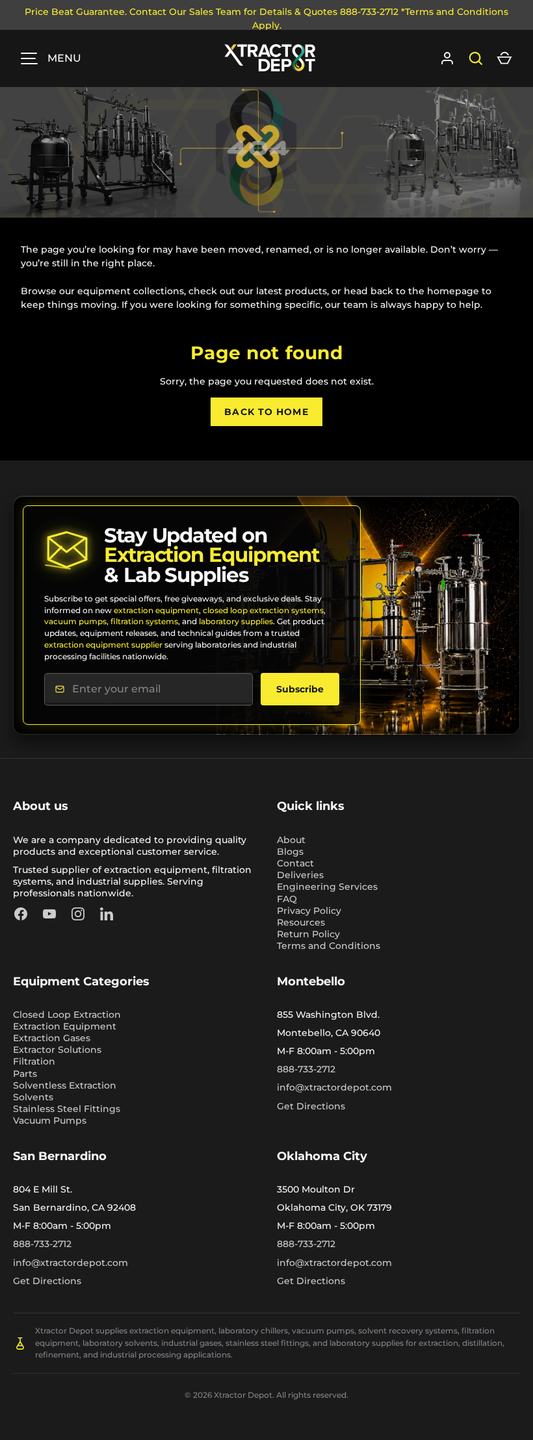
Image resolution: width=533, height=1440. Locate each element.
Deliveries (300, 875)
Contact (295, 863)
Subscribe (300, 689)
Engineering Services (327, 886)
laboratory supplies (236, 621)
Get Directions (311, 1106)
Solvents (33, 1097)
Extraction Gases (51, 1038)
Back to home (266, 412)
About (291, 840)
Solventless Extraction (64, 1085)
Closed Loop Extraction (67, 1014)
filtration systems (144, 621)
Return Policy (308, 934)
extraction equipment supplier (103, 645)
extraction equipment (156, 610)
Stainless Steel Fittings (66, 1109)
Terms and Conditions (328, 946)
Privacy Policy (309, 910)
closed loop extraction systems (263, 610)
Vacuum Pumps (49, 1120)
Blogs (290, 851)
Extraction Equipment (64, 1026)
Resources (301, 922)
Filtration (34, 1061)
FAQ (287, 899)
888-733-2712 (306, 1069)
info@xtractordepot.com (334, 1087)
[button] (504, 58)
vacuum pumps (75, 621)
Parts (25, 1074)
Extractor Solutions (57, 1049)
